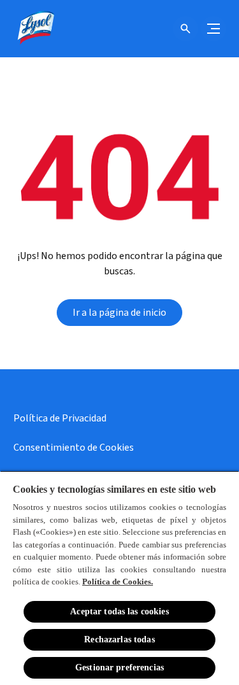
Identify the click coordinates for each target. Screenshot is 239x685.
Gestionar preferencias (119, 667)
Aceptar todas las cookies (119, 611)
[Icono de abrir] (185, 28)
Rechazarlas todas (119, 639)
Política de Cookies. (117, 581)
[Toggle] (213, 28)
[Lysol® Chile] (35, 28)
